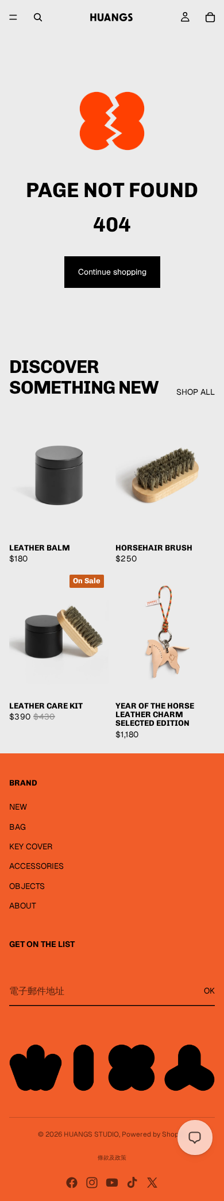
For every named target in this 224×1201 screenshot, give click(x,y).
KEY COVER (30, 846)
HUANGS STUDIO (91, 1134)
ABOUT (22, 905)
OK (209, 991)
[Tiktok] (132, 1183)
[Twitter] (152, 1183)
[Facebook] (72, 1183)
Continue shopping (112, 272)
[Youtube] (112, 1183)
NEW (18, 807)
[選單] (13, 17)
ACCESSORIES (36, 866)
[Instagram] (92, 1183)
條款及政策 (112, 1157)
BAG (17, 827)
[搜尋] (38, 17)
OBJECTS (27, 886)
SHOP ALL (195, 392)
